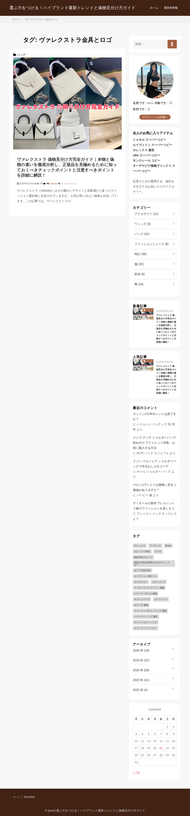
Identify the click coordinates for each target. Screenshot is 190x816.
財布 (139, 274)
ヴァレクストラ (68, 183)
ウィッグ (142, 223)
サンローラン (141, 582)
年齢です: (161, 103)
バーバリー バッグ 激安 (146, 616)
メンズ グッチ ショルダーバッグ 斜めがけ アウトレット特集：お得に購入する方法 (154, 442)
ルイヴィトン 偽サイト (145, 576)
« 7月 (136, 773)
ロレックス (139, 545)
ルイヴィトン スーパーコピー (152, 144)
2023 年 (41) (141, 680)
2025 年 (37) (141, 660)
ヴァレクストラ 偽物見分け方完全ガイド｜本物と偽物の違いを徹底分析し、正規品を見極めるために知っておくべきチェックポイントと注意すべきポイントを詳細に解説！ (166, 328)
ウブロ (158, 551)
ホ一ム (154, 7)
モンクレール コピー (146, 160)
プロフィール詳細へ (155, 117)
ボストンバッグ (142, 599)
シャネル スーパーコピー (149, 139)
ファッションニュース (151, 244)
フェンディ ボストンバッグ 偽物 (150, 610)
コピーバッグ (158, 582)
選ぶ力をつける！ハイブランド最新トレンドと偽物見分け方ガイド (72, 7)
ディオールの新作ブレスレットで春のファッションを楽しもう (153, 506)
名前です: (139, 103)
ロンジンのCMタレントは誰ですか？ (154, 416)
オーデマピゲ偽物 (145, 165)
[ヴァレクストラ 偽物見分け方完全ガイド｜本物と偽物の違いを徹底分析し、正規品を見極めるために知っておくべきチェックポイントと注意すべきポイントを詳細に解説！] (67, 103)
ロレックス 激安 (143, 150)
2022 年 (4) (140, 690)
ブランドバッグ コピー (145, 628)
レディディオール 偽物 (145, 593)
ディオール (155, 545)
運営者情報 (171, 7)
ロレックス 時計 (142, 551)
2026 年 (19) (141, 650)
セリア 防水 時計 (142, 570)
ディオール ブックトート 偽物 (149, 587)
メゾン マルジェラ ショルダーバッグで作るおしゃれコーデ (154, 464)
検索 (172, 44)
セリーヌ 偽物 (141, 605)
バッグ (21, 54)
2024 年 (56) (141, 670)
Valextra (54, 183)
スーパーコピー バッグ (145, 622)
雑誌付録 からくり (143, 557)
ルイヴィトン (161, 599)
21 (161, 748)
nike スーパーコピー (146, 155)
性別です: (139, 109)
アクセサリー (146, 213)
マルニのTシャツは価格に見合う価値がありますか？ (154, 487)
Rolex (168, 545)
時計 (140, 254)
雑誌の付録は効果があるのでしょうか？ (152, 563)
